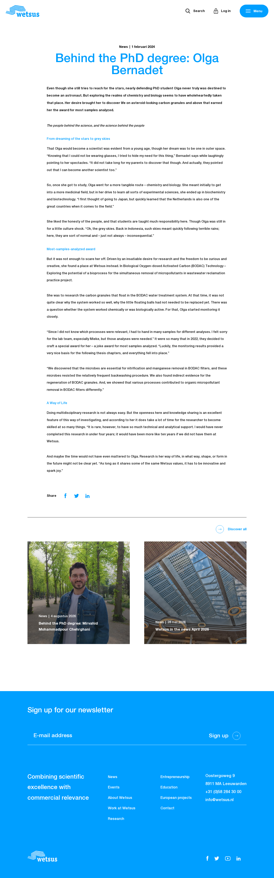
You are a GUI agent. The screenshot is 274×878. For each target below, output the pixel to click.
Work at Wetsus (121, 808)
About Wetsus (120, 798)
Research (116, 819)
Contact (167, 808)
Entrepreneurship (175, 777)
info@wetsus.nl (219, 800)
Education (169, 787)
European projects (176, 798)
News (112, 777)
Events (114, 787)
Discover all (237, 529)
